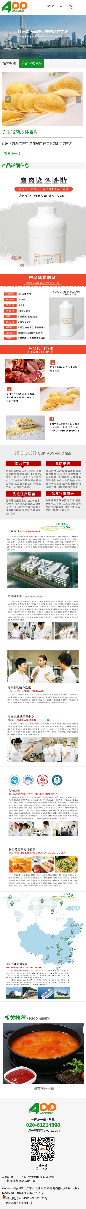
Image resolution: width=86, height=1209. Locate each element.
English (50, 6)
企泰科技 (27, 1202)
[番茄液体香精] (43, 1053)
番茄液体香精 (43, 1088)
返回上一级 (12, 154)
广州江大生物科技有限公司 (36, 1177)
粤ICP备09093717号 (29, 1192)
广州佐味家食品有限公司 (20, 1181)
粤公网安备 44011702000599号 (27, 1198)
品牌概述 (9, 63)
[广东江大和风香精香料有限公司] (14, 7)
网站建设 (12, 1202)
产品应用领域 (32, 63)
